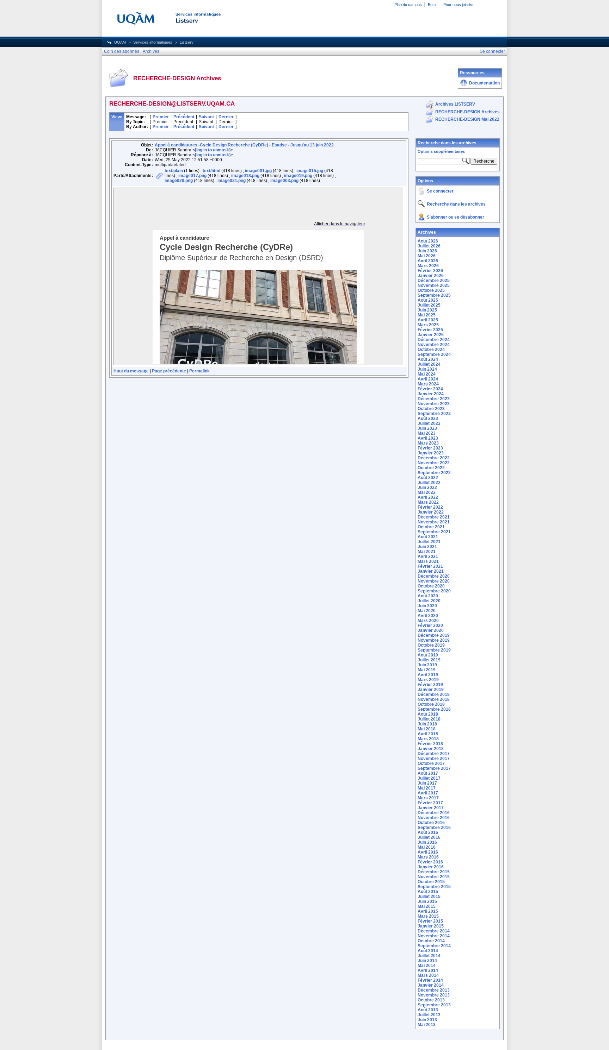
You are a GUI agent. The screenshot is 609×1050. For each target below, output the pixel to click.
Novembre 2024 (434, 344)
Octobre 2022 (431, 467)
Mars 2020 (428, 620)
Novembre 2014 (434, 935)
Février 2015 (430, 921)
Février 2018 (430, 743)
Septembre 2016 (434, 827)
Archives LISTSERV (455, 104)
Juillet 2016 (429, 837)
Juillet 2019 (429, 660)
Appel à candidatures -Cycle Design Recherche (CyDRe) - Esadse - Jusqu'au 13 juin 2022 (244, 145)
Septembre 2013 (434, 1004)
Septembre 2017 (434, 768)
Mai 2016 (427, 847)
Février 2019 (430, 684)
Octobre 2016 (431, 822)
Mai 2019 (427, 669)
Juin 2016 (427, 842)
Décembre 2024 (434, 339)
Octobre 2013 (431, 1000)
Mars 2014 (428, 975)
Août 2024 (428, 359)
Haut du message (131, 371)
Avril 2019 (428, 674)
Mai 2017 (427, 788)
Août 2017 (428, 773)
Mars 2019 (428, 679)
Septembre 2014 (434, 945)
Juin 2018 (427, 724)
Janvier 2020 (431, 630)
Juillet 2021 (429, 541)
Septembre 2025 (434, 295)
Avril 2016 (428, 852)
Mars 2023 (428, 443)
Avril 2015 (428, 911)
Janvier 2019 (431, 689)
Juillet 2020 (429, 600)
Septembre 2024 (434, 354)
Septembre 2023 (434, 413)
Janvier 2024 (431, 393)
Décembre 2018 (434, 694)
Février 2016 (430, 862)
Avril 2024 (428, 379)
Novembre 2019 (434, 640)
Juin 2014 (427, 960)
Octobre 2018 (431, 704)
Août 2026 (428, 241)
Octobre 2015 (431, 881)
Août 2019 (428, 655)
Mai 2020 (427, 610)
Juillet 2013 (429, 1014)
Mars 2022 (428, 502)
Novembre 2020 (434, 581)
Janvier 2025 (431, 334)
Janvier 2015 (431, 926)
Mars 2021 (428, 561)
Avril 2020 (428, 615)
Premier (161, 116)
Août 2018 (428, 714)
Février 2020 (430, 625)
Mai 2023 (427, 433)
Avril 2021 (428, 556)
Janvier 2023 (431, 453)
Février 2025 (430, 329)
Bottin (432, 4)
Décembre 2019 (434, 635)
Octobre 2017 (431, 763)
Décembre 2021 (434, 517)
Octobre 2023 (431, 408)
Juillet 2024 (429, 364)
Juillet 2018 (429, 719)
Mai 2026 (427, 255)
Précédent (183, 116)
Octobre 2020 (431, 586)
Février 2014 (430, 980)
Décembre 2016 (434, 812)
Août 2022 (428, 477)
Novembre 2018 (434, 699)
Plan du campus (408, 4)
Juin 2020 (427, 605)
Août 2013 (428, 1009)
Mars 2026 (428, 265)
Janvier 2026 (431, 275)
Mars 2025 (428, 324)
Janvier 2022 (431, 512)
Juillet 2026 (429, 246)
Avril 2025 (428, 319)
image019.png (298, 175)
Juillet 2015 (429, 896)
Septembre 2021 (434, 531)
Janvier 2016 (431, 866)
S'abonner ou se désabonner (455, 217)
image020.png (179, 180)
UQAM (120, 42)
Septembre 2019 (434, 650)
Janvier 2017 (431, 807)
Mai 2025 (427, 315)
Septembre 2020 (434, 591)
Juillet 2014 (429, 955)
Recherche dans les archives (447, 142)
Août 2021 (428, 536)
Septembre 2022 (434, 472)
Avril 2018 (428, 733)
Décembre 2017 (434, 753)
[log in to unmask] (212, 149)
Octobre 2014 (431, 940)
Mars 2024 (428, 384)
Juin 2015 (427, 901)
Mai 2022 (427, 492)
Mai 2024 (427, 374)
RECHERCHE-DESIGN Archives (467, 111)
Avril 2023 (428, 438)
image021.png (231, 180)
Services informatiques (152, 42)
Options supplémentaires (441, 151)
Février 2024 (430, 388)
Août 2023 (428, 418)
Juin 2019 (427, 664)
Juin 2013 (427, 1019)
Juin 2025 (427, 310)
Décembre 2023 (434, 398)
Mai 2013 (427, 1024)
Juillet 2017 (429, 778)
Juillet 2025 (429, 305)
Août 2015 (428, 891)
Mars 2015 (428, 916)
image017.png (192, 175)
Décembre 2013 (434, 990)
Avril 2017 (428, 793)
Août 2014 (428, 950)
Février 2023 (430, 448)
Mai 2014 (427, 965)
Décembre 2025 (434, 280)
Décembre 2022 (434, 457)
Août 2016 (428, 832)
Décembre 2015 (434, 871)
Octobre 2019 (431, 645)
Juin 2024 (427, 369)
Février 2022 (430, 507)
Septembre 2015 (434, 886)
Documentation (484, 83)
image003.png (284, 180)
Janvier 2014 (431, 985)
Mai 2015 (427, 906)
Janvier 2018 (431, 748)
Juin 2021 (427, 546)
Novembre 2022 (434, 462)
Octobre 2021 (431, 526)
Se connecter (440, 191)
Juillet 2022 (429, 482)
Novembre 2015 (434, 876)
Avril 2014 (428, 970)
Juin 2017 (427, 783)
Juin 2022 (427, 487)
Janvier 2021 (431, 571)
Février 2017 (430, 802)
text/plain (174, 170)
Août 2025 (428, 300)
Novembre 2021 (434, 522)
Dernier (226, 116)
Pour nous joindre (458, 4)
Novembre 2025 (434, 285)
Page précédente (169, 371)
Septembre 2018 (434, 709)
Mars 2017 (428, 798)
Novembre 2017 (434, 758)
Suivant (206, 116)
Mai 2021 (427, 551)
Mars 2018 (428, 738)
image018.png (245, 175)
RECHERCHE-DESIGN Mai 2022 (467, 119)
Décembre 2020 (434, 576)
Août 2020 (428, 595)
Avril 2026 (428, 260)
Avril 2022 (428, 497)
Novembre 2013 (434, 995)
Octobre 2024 (431, 349)
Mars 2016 (428, 857)
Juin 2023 (427, 428)
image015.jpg (309, 170)
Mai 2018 (427, 729)
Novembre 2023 (434, 403)
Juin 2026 (427, 251)
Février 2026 (430, 270)
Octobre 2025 (431, 290)
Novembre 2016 (434, 817)
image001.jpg (258, 170)
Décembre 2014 (434, 931)
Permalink (199, 371)
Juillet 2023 (429, 423)
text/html (211, 170)
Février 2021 (430, 566)
